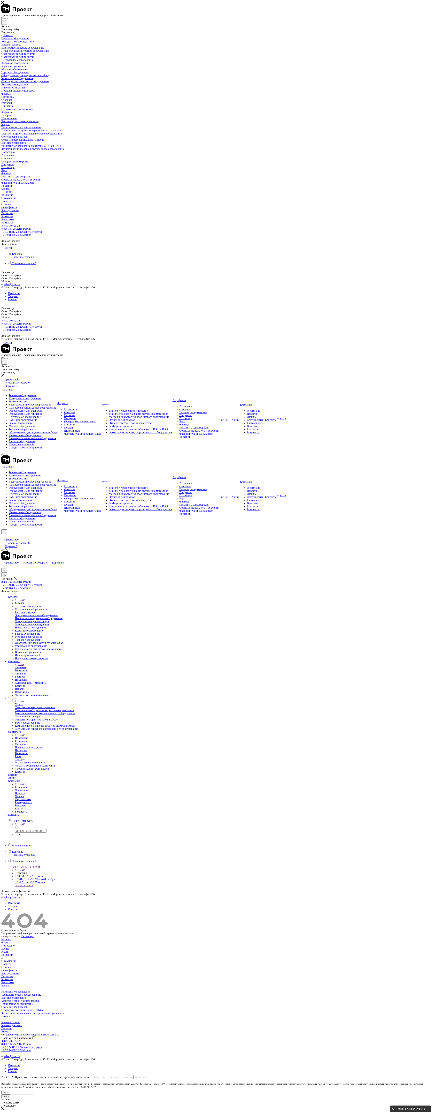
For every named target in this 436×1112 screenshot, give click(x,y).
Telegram (13, 296)
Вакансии (7, 976)
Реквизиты (7, 982)
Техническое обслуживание (17, 1003)
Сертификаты (9, 970)
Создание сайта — (129, 1077)
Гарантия (6, 1028)
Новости (6, 964)
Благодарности (10, 973)
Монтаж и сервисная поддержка (20, 1000)
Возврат (6, 1031)
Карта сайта (100, 1077)
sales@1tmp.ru (12, 284)
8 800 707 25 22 (11, 225)
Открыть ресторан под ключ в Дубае (22, 1010)
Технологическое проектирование (21, 994)
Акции (5, 951)
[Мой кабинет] (2, 536)
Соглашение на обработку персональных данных (30, 1034)
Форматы (20, 667)
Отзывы (6, 967)
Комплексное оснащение (15, 991)
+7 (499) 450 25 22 (16, 234)
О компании (8, 960)
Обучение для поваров (14, 1006)
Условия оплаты (10, 1022)
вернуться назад (10, 936)
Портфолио (21, 738)
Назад (21, 599)
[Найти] (4, 22)
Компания (21, 787)
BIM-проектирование (13, 997)
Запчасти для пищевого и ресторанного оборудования (32, 1013)
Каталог (19, 603)
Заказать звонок (24, 885)
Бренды (5, 948)
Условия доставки (11, 1025)
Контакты (7, 979)
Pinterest (12, 299)
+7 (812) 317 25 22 (21, 231)
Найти (6, 1096)
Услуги (19, 704)
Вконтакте (14, 293)
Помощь (6, 1016)
